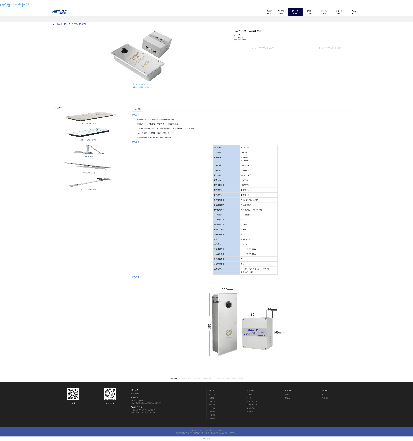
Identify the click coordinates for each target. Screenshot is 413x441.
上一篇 (263, 48)
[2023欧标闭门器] (89, 149)
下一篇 (330, 48)
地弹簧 (74, 24)
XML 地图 (206, 439)
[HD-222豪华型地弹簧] (89, 116)
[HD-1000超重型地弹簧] (89, 132)
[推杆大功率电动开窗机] (89, 182)
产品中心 (67, 24)
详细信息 (138, 109)
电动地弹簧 (82, 24)
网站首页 (59, 24)
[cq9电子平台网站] (59, 12)
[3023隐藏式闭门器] (89, 165)
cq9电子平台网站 (15, 4)
